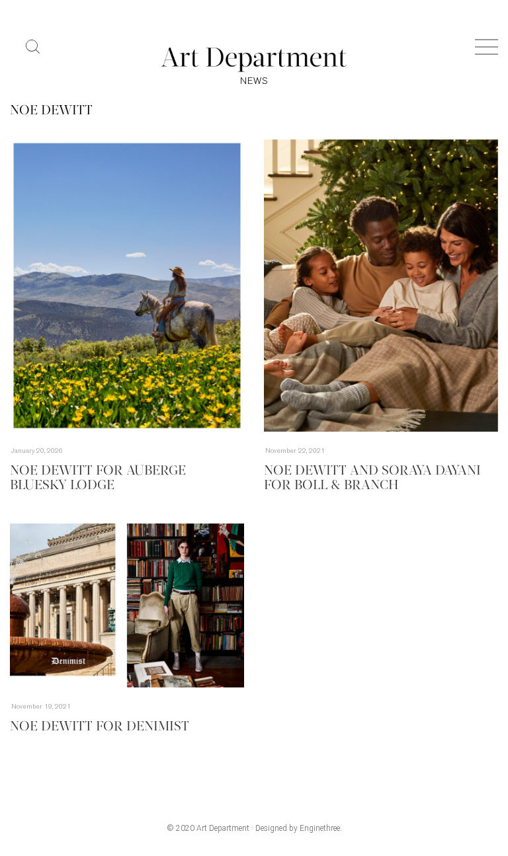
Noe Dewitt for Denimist (99, 727)
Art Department (222, 828)
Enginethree (320, 828)
